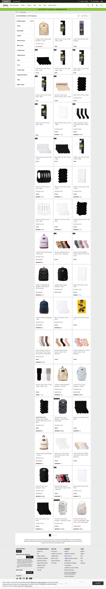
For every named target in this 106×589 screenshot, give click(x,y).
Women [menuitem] (29, 5)
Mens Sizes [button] (20, 45)
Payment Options (41, 565)
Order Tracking (84, 1)
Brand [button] (18, 26)
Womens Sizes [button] (21, 40)
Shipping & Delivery (42, 560)
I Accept (98, 583)
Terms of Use (67, 560)
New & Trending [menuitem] (14, 5)
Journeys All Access (56, 553)
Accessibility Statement (70, 563)
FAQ (38, 553)
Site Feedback (40, 567)
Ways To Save (54, 558)
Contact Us (40, 551)
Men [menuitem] (35, 5)
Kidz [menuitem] (40, 5)
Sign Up (19, 551)
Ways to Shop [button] (20, 84)
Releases (83, 563)
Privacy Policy (68, 556)
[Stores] (93, 5)
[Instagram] (24, 578)
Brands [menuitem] (23, 5)
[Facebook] (27, 578)
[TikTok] (17, 578)
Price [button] (18, 65)
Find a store (19, 570)
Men (82, 556)
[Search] (88, 5)
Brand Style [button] (20, 30)
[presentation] (14, 5)
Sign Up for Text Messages (23, 554)
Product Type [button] (20, 70)
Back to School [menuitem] (52, 5)
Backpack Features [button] (22, 74)
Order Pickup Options (42, 563)
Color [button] (18, 60)
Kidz (82, 558)
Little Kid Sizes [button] (21, 55)
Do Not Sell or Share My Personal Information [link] (70, 573)
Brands (82, 551)
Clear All (31, 21)
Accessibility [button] (96, 1)
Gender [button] (19, 35)
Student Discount (55, 560)
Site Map (39, 570)
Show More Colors (40, 43)
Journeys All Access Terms (71, 567)
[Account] (97, 5)
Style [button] (18, 79)
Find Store (29, 572)
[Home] (5, 5)
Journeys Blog (54, 556)
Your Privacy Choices (72, 558)
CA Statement (67, 565)
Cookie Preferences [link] (69, 576)
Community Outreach (69, 553)
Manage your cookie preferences (39, 582)
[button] (102, 1)
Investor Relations (69, 570)
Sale (82, 560)
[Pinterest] (20, 578)
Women (82, 553)
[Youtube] (30, 578)
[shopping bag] (102, 5)
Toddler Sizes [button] (21, 50)
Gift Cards (53, 563)
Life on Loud (54, 551)
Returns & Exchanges (42, 558)
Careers (66, 551)
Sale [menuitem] (45, 5)
